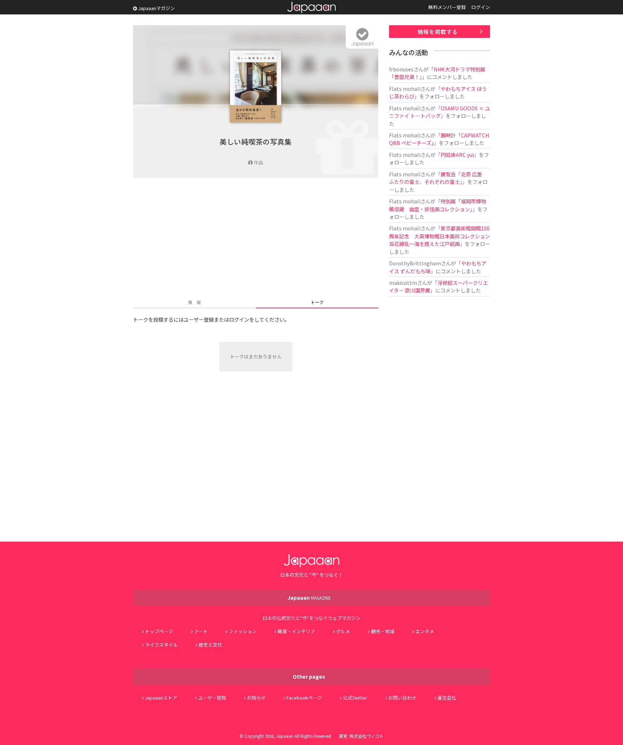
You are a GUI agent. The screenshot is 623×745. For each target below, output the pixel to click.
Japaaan (311, 7)
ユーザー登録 (212, 697)
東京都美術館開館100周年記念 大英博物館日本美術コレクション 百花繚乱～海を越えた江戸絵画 (442, 235)
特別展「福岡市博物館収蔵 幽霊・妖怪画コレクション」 (437, 204)
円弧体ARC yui (457, 154)
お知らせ (256, 697)
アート (201, 631)
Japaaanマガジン (156, 8)
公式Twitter (355, 697)
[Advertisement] (255, 239)
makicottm (403, 282)
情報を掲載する (437, 31)
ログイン (480, 7)
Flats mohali (404, 88)
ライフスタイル (161, 644)
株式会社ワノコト (366, 736)
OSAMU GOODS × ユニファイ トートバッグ (439, 111)
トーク (317, 302)
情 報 (194, 302)
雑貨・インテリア (296, 631)
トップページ (159, 631)
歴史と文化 (210, 644)
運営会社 (446, 697)
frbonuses (401, 69)
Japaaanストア (161, 697)
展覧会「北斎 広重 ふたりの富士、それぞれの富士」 (438, 177)
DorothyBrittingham (415, 263)
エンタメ (424, 631)
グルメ (343, 631)
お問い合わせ (402, 697)
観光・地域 (382, 631)
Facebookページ (304, 697)
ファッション (243, 631)
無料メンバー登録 (447, 7)
